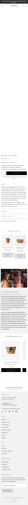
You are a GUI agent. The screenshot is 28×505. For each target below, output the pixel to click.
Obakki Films (5, 432)
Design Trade (5, 462)
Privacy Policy (14, 500)
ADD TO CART (8, 255)
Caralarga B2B (5, 467)
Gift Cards (4, 453)
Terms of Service (14, 501)
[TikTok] (12, 412)
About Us (4, 419)
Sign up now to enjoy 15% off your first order (14, 2)
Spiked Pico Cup (8, 247)
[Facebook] (2, 412)
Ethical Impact (5, 425)
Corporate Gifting (6, 469)
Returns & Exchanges (7, 451)
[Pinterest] (9, 412)
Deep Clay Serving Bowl (11, 362)
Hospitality (4, 464)
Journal (4, 435)
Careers (4, 438)
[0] (26, 6)
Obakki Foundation (6, 430)
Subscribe (7, 490)
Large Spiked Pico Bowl (20, 248)
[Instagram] (5, 412)
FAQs (3, 446)
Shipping (4, 448)
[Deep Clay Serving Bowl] (11, 350)
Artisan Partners (6, 422)
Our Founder (5, 427)
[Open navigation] (2, 5)
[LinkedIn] (16, 412)
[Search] (23, 6)
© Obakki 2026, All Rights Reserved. (14, 497)
